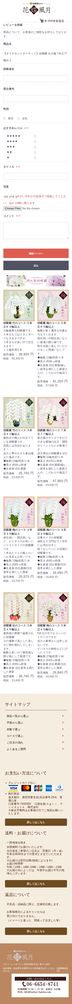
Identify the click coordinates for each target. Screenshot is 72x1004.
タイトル (8, 166)
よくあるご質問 (16, 749)
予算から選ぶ (15, 722)
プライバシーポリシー (13, 964)
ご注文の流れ (15, 742)
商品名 (7, 43)
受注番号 (8, 88)
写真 (6, 186)
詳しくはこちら (36, 822)
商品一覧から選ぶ (18, 716)
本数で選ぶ (13, 729)
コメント (8, 215)
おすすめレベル (13, 128)
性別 (6, 108)
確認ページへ (36, 253)
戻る (36, 265)
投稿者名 (8, 69)
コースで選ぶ (15, 736)
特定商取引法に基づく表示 (37, 964)
